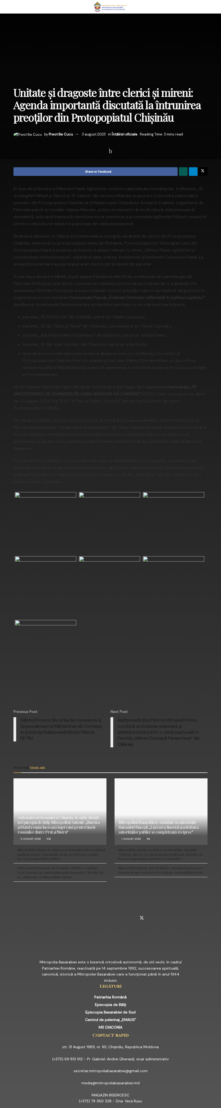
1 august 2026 (131, 839)
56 (148, 839)
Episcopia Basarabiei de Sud (110, 1012)
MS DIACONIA (110, 1027)
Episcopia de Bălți (110, 1004)
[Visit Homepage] (110, 6)
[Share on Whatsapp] (183, 171)
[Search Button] (205, 6)
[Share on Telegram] (193, 171)
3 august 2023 (94, 134)
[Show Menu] (15, 6)
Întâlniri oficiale (124, 134)
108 (48, 839)
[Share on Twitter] (203, 171)
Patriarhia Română (110, 997)
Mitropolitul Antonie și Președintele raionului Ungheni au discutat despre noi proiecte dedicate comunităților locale (160, 870)
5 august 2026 (30, 839)
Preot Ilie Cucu (61, 134)
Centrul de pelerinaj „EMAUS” (110, 1019)
